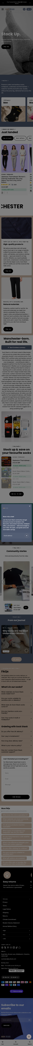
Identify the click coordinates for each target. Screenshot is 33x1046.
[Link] (5, 508)
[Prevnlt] (26, 535)
